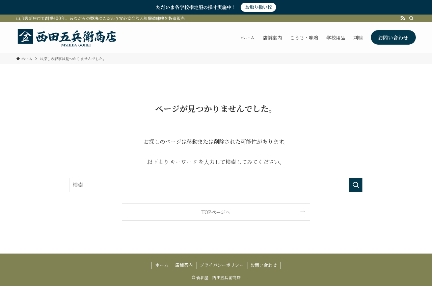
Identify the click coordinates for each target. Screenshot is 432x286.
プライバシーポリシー (222, 265)
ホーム (161, 265)
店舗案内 (184, 265)
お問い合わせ (263, 265)
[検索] (411, 18)
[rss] (402, 18)
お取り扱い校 (258, 7)
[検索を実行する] (355, 185)
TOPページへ (215, 211)
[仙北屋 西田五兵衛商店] (66, 37)
